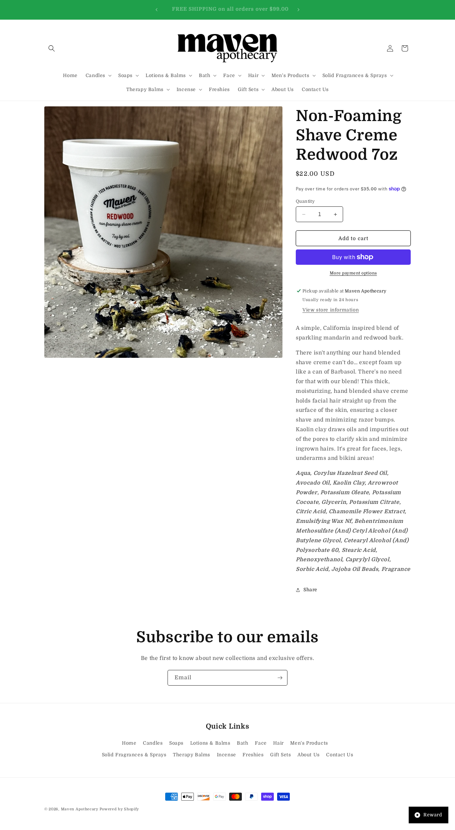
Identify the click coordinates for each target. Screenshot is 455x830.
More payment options (353, 273)
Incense (226, 754)
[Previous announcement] (156, 9)
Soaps (176, 743)
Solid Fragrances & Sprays (134, 754)
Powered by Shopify (119, 809)
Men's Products (309, 743)
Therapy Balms (191, 754)
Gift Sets (280, 754)
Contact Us (339, 754)
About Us (308, 754)
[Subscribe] (279, 678)
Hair (278, 743)
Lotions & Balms (210, 743)
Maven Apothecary (79, 809)
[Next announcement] (298, 9)
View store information (330, 309)
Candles (153, 743)
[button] (51, 48)
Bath (242, 743)
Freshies (252, 754)
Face (260, 743)
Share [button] (310, 589)
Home (129, 743)
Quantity (305, 201)
